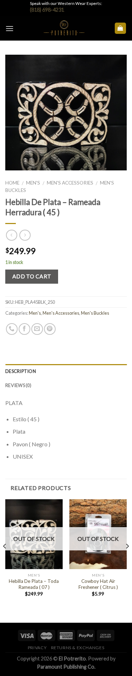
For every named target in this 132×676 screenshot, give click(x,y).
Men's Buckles (95, 313)
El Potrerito (72, 659)
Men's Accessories (70, 183)
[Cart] (120, 28)
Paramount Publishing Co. (66, 667)
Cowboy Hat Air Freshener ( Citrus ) (98, 584)
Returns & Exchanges (78, 647)
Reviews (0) (18, 385)
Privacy (37, 647)
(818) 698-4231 (47, 10)
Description (20, 371)
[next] (127, 560)
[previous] (4, 560)
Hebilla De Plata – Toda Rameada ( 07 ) (34, 584)
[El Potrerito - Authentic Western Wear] (64, 28)
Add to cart (31, 276)
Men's (33, 183)
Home (12, 183)
